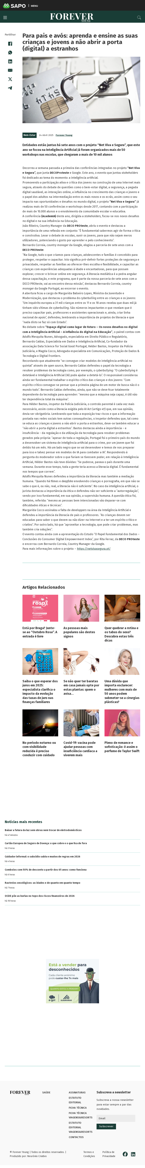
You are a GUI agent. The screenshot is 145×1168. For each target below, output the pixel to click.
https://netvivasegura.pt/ (94, 548)
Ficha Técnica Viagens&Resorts (80, 1115)
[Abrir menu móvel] (5, 17)
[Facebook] (10, 43)
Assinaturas (77, 1092)
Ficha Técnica (78, 1107)
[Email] (10, 70)
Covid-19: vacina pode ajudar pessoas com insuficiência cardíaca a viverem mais (80, 749)
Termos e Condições (89, 1154)
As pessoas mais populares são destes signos (79, 632)
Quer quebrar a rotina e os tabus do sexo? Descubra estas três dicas (121, 634)
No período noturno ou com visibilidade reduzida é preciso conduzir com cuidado (39, 749)
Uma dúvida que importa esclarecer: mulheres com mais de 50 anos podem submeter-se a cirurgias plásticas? (122, 691)
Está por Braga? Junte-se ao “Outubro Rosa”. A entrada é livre (39, 632)
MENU (34, 5)
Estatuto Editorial (75, 1100)
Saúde (46, 1092)
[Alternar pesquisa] (139, 17)
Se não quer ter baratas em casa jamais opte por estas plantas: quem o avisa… (81, 687)
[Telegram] (10, 88)
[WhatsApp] (10, 52)
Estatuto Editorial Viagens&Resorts (80, 1127)
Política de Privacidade (108, 1154)
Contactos (76, 1137)
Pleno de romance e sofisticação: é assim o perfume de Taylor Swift (122, 747)
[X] (10, 79)
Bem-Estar (30, 135)
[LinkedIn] (10, 61)
